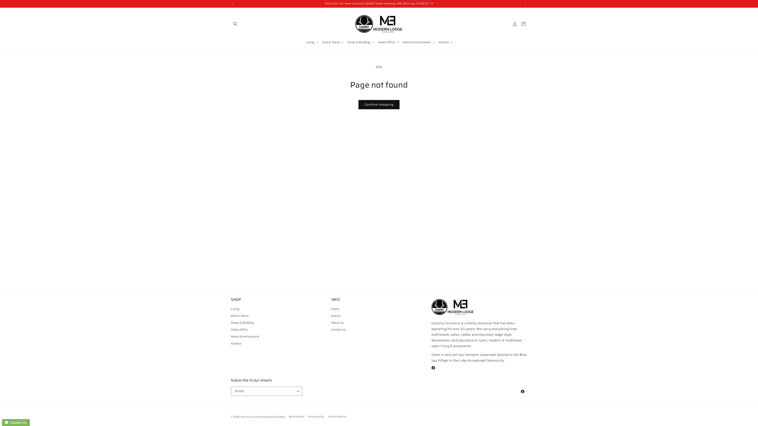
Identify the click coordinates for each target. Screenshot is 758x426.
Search (336, 316)
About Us (337, 322)
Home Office (239, 329)
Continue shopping (379, 104)
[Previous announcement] (232, 3)
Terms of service (337, 416)
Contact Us (338, 329)
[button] (235, 24)
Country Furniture (251, 417)
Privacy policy (316, 416)
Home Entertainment (245, 336)
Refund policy (296, 416)
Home (335, 309)
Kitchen (236, 343)
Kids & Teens (240, 316)
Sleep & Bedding (242, 322)
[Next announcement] (525, 3)
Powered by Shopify (273, 417)
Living (235, 309)
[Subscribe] (297, 391)
